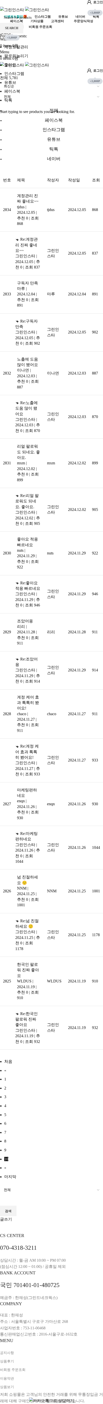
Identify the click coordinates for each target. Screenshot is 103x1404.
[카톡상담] (51, 1400)
